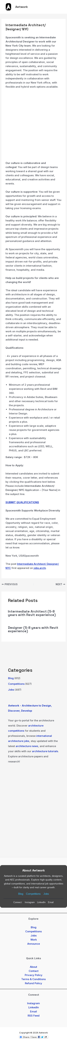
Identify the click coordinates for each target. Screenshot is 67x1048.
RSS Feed (34, 1015)
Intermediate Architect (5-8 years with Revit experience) (32, 613)
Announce (33, 943)
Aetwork (21, 7)
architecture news (27, 746)
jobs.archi (40, 568)
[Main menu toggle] (59, 6)
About (33, 966)
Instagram (30, 902)
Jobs (11, 689)
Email (51, 902)
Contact (33, 971)
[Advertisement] (33, 126)
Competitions (16, 683)
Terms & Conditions (33, 979)
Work (33, 939)
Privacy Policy (33, 975)
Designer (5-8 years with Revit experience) (33, 629)
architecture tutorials (45, 751)
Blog (11, 678)
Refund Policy (33, 983)
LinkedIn (41, 902)
